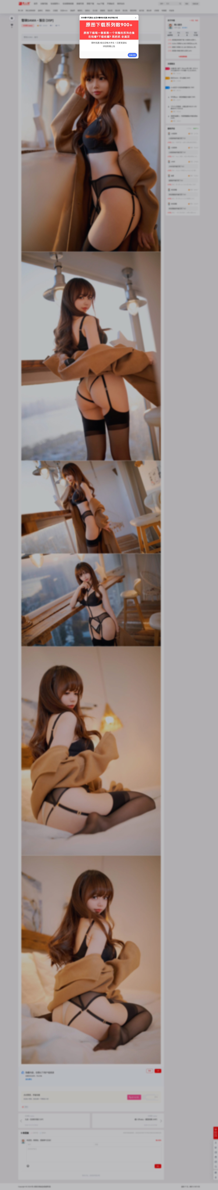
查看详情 (132, 55)
